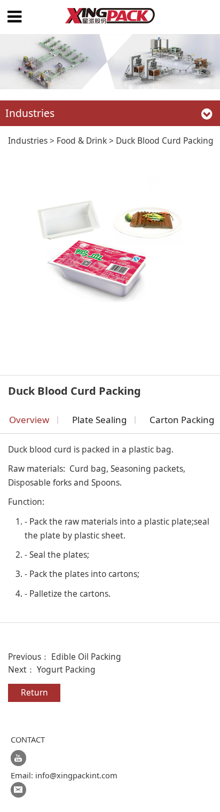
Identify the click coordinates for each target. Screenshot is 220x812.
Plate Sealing (99, 419)
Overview (29, 419)
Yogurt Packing (66, 669)
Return (34, 692)
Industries (28, 140)
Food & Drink (82, 140)
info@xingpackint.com (76, 775)
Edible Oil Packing (86, 656)
